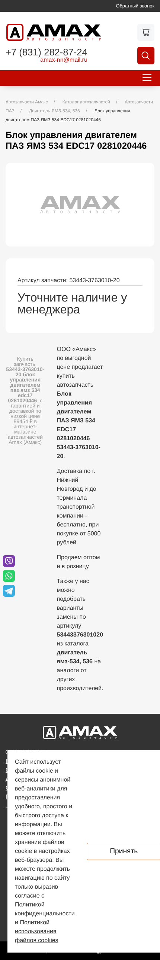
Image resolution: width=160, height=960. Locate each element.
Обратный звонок (135, 6)
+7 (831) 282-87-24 (46, 53)
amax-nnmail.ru (63, 60)
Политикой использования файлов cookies (36, 931)
